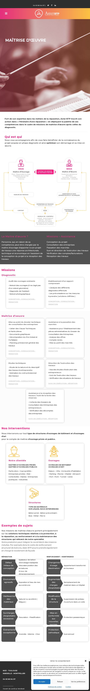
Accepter (42, 682)
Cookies (68, 687)
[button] (86, 661)
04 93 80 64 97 (38, 5)
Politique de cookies (55, 687)
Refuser (60, 682)
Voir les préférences (78, 682)
